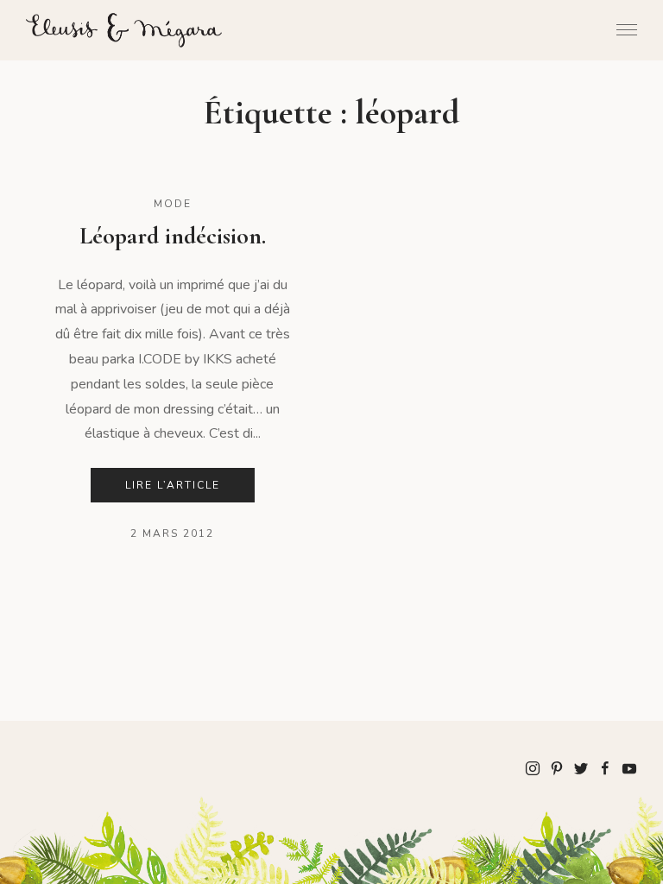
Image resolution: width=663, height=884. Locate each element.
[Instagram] (532, 767)
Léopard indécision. (172, 235)
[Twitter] (581, 767)
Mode (173, 204)
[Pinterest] (557, 767)
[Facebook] (605, 767)
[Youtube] (629, 767)
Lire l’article (172, 485)
